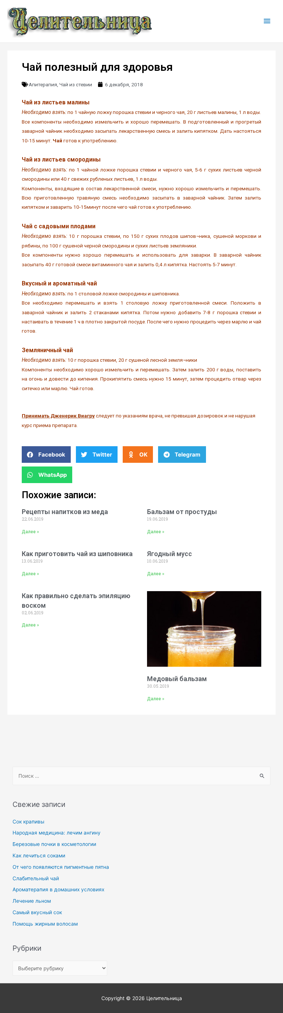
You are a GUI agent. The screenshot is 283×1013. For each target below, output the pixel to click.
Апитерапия (43, 84)
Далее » (30, 531)
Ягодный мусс (169, 554)
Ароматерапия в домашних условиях (58, 889)
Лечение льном (32, 901)
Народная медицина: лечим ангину (57, 833)
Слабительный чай (36, 878)
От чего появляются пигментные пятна (61, 867)
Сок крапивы (28, 822)
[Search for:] (142, 776)
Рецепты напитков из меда (65, 512)
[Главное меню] (267, 21)
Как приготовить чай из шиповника (77, 554)
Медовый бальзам (177, 679)
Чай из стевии (75, 84)
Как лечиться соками (39, 855)
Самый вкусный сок (37, 912)
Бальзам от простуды (182, 512)
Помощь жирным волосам (45, 924)
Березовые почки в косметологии (54, 844)
